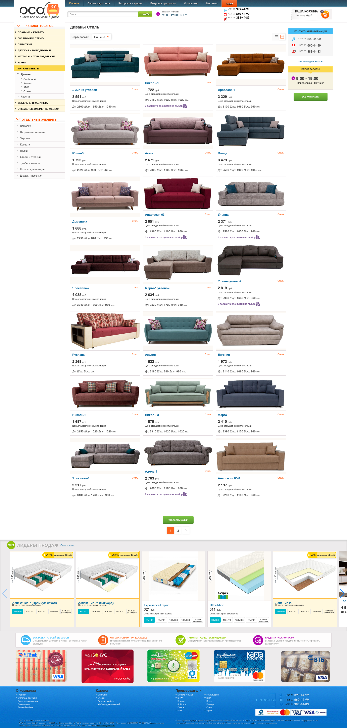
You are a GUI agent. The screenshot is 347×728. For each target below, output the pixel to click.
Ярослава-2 (80, 288)
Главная (74, 3)
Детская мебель (106, 701)
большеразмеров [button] (66, 611)
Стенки (101, 697)
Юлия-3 (78, 153)
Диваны (26, 74)
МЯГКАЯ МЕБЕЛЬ (28, 68)
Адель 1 (151, 471)
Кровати (25, 144)
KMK (208, 697)
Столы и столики (30, 157)
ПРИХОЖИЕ (25, 44)
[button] (342, 593)
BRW (180, 697)
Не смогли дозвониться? (310, 61)
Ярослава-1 (226, 89)
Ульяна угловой (229, 281)
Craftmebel (29, 79)
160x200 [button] (30, 611)
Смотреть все (67, 545)
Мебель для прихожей (109, 704)
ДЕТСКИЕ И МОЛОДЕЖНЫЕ (34, 50)
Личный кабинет (26, 707)
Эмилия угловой (84, 89)
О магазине (191, 3)
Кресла (25, 96)
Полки (24, 151)
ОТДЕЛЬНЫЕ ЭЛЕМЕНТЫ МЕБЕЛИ (38, 109)
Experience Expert (156, 605)
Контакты (211, 3)
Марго (222, 415)
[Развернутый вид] (275, 37)
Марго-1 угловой (157, 288)
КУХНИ (22, 62)
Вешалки (25, 126)
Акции (229, 3)
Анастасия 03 (154, 214)
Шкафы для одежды (32, 169)
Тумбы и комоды (30, 163)
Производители (188, 690)
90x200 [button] (17, 611)
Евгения (224, 354)
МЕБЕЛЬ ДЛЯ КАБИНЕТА (33, 103)
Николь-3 (152, 415)
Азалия (150, 354)
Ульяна (223, 214)
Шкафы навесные (31, 175)
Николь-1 (152, 83)
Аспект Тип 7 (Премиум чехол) (34, 603)
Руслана (78, 354)
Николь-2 (79, 415)
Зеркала (25, 138)
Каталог (102, 690)
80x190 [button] (149, 619)
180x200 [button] (42, 611)
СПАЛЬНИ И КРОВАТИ (31, 32)
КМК (26, 87)
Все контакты (310, 96)
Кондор (210, 704)
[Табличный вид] (282, 37)
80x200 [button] (54, 611)
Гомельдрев (212, 694)
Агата (149, 153)
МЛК (180, 710)
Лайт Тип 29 (283, 603)
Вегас (209, 701)
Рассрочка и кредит (130, 3)
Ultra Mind (217, 605)
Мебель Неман (185, 694)
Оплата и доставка (99, 3)
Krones (27, 83)
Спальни (102, 694)
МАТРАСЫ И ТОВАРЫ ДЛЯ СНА (37, 56)
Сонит (209, 707)
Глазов (181, 707)
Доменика (79, 221)
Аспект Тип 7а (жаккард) (96, 603)
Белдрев (182, 701)
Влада (222, 153)
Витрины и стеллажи (32, 132)
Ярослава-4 (80, 478)
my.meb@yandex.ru (106, 725)
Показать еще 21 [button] (178, 519)
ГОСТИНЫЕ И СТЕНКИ (31, 38)
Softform (182, 704)
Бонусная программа (163, 3)
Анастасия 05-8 (229, 478)
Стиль (27, 91)
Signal (209, 710)
